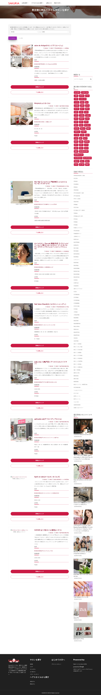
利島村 (82, 102)
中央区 (87, 95)
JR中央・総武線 (77, 198)
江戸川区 (77, 135)
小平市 (76, 115)
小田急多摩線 (76, 315)
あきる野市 (77, 92)
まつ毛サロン (33, 671)
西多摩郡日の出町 (79, 154)
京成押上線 (76, 283)
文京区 (87, 118)
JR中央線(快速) (77, 196)
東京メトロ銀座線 (77, 344)
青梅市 (87, 164)
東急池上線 (76, 329)
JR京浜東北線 (76, 230)
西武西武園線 (76, 268)
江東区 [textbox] (43, 32)
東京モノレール (77, 399)
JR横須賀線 (76, 190)
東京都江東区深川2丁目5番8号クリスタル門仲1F (45, 204)
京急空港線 (76, 341)
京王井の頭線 (76, 306)
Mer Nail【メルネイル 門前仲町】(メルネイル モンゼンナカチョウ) (51, 183)
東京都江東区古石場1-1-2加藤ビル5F (43, 122)
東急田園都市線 (77, 323)
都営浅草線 (76, 375)
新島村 (81, 122)
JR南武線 (75, 181)
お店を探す (25, 3)
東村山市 (83, 128)
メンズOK (21, 38)
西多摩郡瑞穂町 (87, 158)
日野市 (86, 122)
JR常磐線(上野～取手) (78, 216)
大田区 (86, 112)
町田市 (76, 141)
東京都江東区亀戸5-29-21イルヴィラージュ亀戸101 (46, 437)
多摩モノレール (77, 396)
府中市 (76, 118)
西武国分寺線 (76, 271)
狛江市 (85, 138)
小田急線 (75, 312)
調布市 (82, 161)
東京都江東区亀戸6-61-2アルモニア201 (43, 551)
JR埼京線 (75, 219)
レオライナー (76, 259)
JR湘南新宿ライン (77, 233)
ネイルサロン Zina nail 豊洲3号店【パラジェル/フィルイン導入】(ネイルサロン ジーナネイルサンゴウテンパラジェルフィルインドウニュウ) (51, 246)
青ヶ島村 (82, 164)
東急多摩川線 (76, 332)
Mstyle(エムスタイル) (42, 103)
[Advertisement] (39, 166)
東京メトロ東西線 (77, 352)
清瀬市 (87, 135)
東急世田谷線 (76, 335)
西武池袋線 (76, 251)
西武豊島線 (76, 256)
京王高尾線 (76, 297)
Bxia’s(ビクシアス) (79, 639)
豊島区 (87, 161)
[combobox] (24, 32)
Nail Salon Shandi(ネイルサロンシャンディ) (50, 304)
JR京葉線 (75, 225)
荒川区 (86, 148)
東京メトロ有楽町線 (78, 358)
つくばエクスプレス (78, 390)
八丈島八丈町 (83, 99)
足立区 (76, 164)
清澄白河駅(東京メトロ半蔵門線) (61, 479)
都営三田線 (76, 378)
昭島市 (76, 125)
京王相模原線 (76, 294)
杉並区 (81, 125)
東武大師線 (76, 248)
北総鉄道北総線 (77, 405)
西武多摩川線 (76, 277)
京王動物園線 (76, 303)
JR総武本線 (76, 201)
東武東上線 (76, 239)
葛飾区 (76, 151)
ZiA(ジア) (76, 618)
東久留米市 (87, 125)
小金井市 (88, 115)
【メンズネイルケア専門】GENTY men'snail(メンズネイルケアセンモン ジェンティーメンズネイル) (83, 457)
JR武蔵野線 (76, 184)
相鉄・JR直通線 (77, 370)
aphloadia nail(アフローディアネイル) (48, 419)
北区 (87, 102)
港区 (81, 138)
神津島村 (87, 141)
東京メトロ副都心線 (78, 367)
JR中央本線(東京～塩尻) (79, 193)
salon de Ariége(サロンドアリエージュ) (48, 46)
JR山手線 (75, 178)
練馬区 (76, 148)
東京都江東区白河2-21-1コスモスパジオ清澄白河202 (46, 493)
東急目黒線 (76, 320)
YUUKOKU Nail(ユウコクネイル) (82, 434)
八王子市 (77, 102)
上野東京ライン (77, 236)
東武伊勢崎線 (76, 242)
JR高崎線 (75, 222)
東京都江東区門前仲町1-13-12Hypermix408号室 (45, 64)
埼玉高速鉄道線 (77, 387)
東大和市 (77, 128)
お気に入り (49, 3)
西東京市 (77, 161)
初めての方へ (57, 3)
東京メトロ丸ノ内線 (78, 346)
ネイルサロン (33, 669)
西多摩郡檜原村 (78, 158)
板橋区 (88, 128)
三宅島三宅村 (85, 92)
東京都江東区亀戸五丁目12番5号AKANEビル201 (45, 382)
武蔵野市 (84, 131)
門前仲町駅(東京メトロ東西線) (62, 48)
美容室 (31, 664)
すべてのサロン (12, 38)
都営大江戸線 (76, 373)
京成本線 (75, 280)
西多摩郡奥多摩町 (84, 151)
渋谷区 (76, 138)
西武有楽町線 (76, 254)
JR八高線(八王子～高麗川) (79, 210)
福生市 (76, 145)
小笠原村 (82, 115)
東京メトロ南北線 (77, 364)
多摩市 (76, 112)
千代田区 (77, 105)
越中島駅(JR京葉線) (64, 106)
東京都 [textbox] (12, 32)
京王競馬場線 (76, 300)
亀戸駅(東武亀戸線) (64, 366)
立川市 (86, 145)
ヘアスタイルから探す (37, 3)
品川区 (87, 105)
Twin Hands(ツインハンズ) (81, 597)
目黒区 (81, 141)
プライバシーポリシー (56, 664)
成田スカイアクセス (78, 288)
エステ (31, 666)
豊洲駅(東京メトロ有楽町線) (62, 251)
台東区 (82, 105)
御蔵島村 (82, 118)
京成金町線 (76, 286)
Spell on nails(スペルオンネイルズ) (47, 477)
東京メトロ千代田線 (78, 355)
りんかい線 (76, 402)
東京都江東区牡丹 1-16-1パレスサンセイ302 (44, 325)
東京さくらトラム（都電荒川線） (81, 384)
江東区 (51, 48)
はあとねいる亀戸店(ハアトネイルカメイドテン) (50, 363)
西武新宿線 (76, 262)
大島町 (81, 112)
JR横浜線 (75, 187)
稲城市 (81, 145)
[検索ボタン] (91, 79)
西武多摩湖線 (76, 274)
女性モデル (32, 681)
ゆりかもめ (76, 393)
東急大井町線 (76, 326)
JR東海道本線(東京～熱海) (79, 175)
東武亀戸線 (76, 245)
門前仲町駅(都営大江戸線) (63, 186)
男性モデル (32, 684)
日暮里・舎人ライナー (78, 407)
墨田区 (87, 109)
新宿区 (76, 122)
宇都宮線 (75, 213)
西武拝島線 (76, 265)
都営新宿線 (76, 381)
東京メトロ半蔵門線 (78, 361)
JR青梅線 (75, 204)
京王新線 (75, 309)
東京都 (46, 48)
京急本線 (75, 338)
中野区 (76, 99)
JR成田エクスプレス (78, 227)
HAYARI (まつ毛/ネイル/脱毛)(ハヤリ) (48, 530)
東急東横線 (76, 317)
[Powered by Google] (78, 666)
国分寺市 (77, 109)
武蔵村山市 (77, 131)
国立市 (82, 109)
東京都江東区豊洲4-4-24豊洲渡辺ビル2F (43, 267)
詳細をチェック (40, 87)
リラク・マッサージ (34, 674)
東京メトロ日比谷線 (78, 349)
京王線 (75, 291)
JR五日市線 (76, 207)
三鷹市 (76, 95)
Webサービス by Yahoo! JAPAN (80, 664)
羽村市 (81, 148)
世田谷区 (82, 95)
